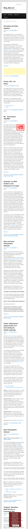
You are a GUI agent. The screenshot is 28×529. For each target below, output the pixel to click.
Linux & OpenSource (15, 76)
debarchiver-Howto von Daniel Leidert (15, 258)
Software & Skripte (7, 235)
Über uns (5, 17)
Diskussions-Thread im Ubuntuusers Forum (14, 387)
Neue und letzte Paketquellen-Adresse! (9, 243)
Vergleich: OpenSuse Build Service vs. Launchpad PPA (11, 509)
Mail (19, 360)
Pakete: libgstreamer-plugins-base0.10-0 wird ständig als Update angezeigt (11, 326)
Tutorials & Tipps (10, 175)
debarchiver (19, 257)
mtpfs (14, 217)
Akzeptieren (15, 525)
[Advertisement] (14, 71)
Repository (16, 224)
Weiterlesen (6, 65)
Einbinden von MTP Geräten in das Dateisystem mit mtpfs (11, 183)
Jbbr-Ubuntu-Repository (11, 336)
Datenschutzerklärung (15, 524)
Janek (5, 31)
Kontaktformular (10, 50)
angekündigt (15, 253)
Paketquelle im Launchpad (11, 492)
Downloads (10, 14)
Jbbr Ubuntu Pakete (10, 386)
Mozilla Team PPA (9, 105)
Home (5, 14)
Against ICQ (16, 14)
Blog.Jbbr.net (9, 8)
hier (14, 34)
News (20, 423)
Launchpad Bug (20, 420)
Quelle (7, 107)
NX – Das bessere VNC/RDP (10, 118)
